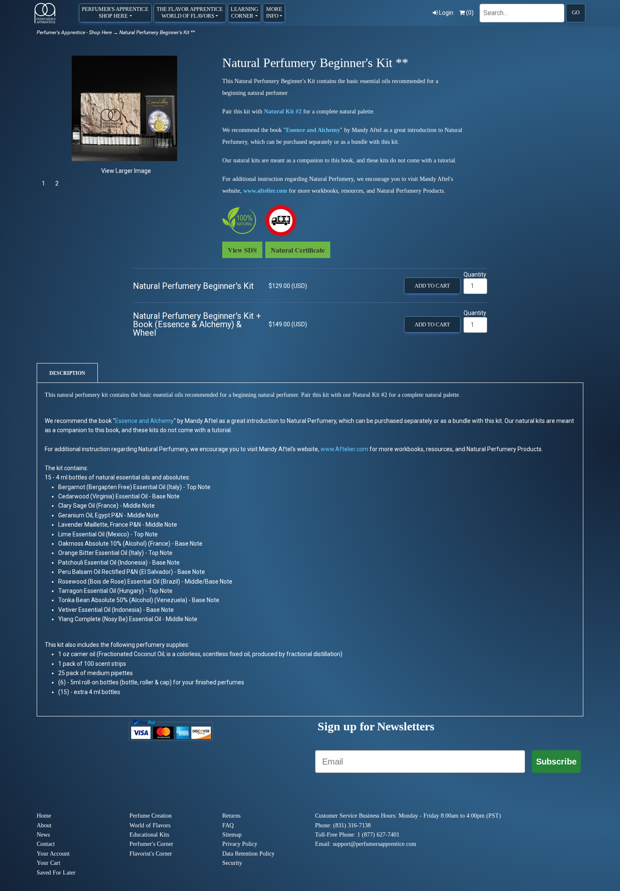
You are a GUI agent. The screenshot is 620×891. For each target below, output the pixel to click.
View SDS (242, 250)
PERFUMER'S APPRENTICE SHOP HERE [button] (115, 12)
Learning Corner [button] (244, 12)
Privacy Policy (239, 844)
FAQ (228, 825)
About (44, 825)
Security (232, 863)
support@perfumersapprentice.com (374, 844)
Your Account (53, 854)
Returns (231, 816)
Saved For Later (56, 872)
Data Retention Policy (248, 854)
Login (446, 12)
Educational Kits (149, 835)
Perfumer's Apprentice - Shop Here (74, 32)
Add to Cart (432, 286)
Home (44, 816)
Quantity (475, 274)
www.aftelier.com (265, 191)
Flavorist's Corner (150, 854)
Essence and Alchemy (313, 130)
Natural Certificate (298, 250)
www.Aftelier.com (344, 449)
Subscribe (556, 761)
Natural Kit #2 (283, 111)
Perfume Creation (150, 816)
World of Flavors (149, 825)
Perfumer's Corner (151, 844)
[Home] (45, 13)
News (43, 835)
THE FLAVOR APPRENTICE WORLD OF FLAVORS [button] (189, 12)
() (470, 12)
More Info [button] (274, 12)
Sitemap (232, 835)
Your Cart (48, 863)
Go (576, 13)
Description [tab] (67, 373)
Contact (46, 844)
